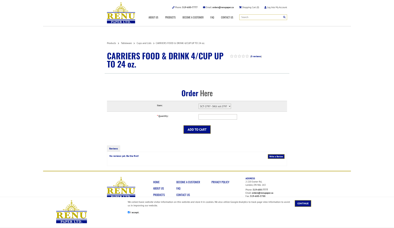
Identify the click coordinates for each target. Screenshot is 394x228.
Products (111, 43)
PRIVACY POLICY (220, 182)
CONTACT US (227, 17)
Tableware (126, 43)
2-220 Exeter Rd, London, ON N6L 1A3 (255, 183)
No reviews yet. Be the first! (124, 155)
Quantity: (162, 115)
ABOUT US (153, 17)
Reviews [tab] (113, 148)
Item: (160, 105)
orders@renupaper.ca (262, 192)
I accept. (134, 212)
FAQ (212, 17)
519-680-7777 (260, 189)
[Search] (284, 17)
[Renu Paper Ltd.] (121, 12)
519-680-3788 (257, 196)
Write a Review (276, 156)
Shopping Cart (250, 7)
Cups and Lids (144, 43)
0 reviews (256, 56)
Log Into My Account (276, 7)
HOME (156, 182)
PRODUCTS (170, 17)
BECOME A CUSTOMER (193, 17)
